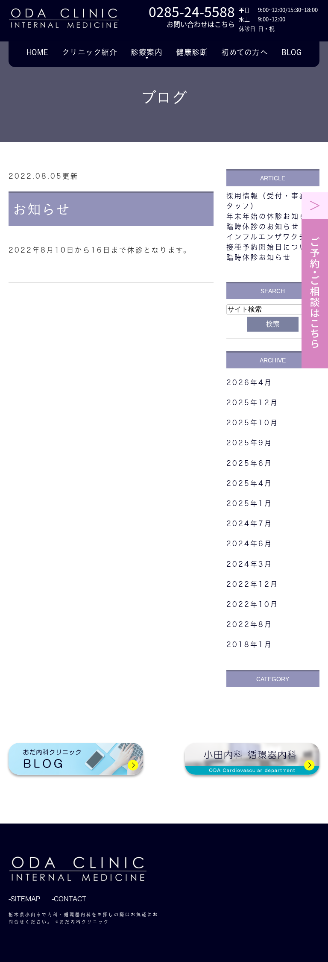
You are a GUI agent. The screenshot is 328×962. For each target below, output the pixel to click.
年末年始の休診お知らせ (271, 216)
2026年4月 (249, 382)
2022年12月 (252, 584)
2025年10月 (252, 422)
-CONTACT (69, 899)
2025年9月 (249, 442)
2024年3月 (249, 564)
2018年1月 (249, 644)
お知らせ (41, 209)
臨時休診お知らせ (258, 257)
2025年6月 (249, 463)
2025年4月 (249, 483)
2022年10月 (252, 604)
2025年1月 (249, 503)
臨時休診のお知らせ (262, 226)
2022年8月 (249, 624)
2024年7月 (249, 523)
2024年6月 (249, 543)
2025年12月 (252, 402)
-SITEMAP (24, 899)
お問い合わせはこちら (201, 24)
